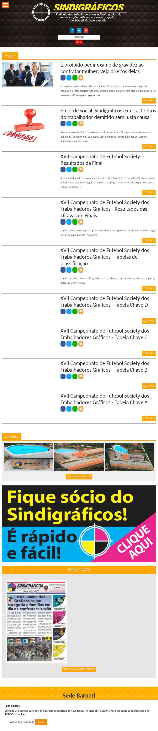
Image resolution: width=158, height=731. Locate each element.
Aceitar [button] (41, 722)
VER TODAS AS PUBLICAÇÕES (79, 669)
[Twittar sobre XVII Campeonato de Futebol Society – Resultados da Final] (68, 169)
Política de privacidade (21, 722)
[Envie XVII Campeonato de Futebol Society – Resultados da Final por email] (80, 169)
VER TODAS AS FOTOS (79, 476)
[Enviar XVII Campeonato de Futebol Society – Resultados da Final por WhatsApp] (74, 169)
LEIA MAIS (149, 100)
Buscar (79, 42)
